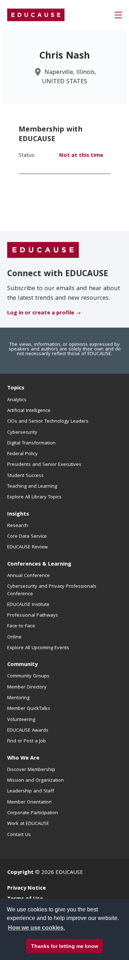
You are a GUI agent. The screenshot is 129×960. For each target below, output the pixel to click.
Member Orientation (29, 802)
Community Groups (28, 676)
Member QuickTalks (28, 709)
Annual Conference (28, 576)
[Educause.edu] (43, 250)
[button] (118, 15)
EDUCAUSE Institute (28, 605)
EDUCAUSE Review (27, 547)
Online (14, 637)
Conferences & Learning (39, 564)
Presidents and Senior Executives (44, 465)
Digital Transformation (31, 443)
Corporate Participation (32, 813)
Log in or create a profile (40, 313)
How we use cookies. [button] (36, 928)
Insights (18, 514)
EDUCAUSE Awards (27, 731)
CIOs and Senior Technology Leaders (48, 422)
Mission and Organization (35, 781)
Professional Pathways (32, 616)
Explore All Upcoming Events (38, 648)
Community (22, 665)
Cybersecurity (22, 433)
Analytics (17, 400)
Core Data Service (27, 537)
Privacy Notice (26, 888)
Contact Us (19, 835)
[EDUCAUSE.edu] (35, 15)
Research (17, 526)
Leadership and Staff (30, 791)
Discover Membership (31, 770)
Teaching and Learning (32, 487)
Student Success (25, 476)
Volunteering (21, 720)
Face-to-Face (21, 626)
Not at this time (81, 155)
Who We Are (23, 758)
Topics (15, 388)
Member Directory (27, 687)
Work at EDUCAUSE (28, 824)
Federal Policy (22, 454)
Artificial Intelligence (29, 411)
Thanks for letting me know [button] (64, 946)
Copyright (20, 872)
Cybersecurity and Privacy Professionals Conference (51, 590)
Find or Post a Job (26, 741)
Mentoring (18, 698)
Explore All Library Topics (34, 497)
